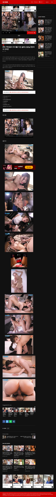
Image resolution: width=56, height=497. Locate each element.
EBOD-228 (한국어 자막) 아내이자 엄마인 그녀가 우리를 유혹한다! (19, 467)
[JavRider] (6, 2)
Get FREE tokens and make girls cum (10, 414)
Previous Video (5, 434)
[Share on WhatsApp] (10, 421)
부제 (32, 2)
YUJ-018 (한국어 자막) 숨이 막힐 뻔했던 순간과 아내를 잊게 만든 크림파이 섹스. (30, 453)
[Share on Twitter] (7, 421)
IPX (7, 101)
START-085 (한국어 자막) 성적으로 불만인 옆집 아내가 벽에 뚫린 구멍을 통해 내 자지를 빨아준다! (7, 468)
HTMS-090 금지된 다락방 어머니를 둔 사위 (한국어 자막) (12, 437)
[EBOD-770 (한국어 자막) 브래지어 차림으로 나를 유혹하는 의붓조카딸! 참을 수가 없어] (30, 462)
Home (4, 4)
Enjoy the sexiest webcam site (19, 9)
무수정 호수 (36, 2)
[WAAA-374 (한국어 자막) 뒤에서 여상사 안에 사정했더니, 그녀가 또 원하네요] (8, 448)
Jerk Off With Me (32, 413)
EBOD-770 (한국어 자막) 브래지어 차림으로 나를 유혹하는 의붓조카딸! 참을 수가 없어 (30, 468)
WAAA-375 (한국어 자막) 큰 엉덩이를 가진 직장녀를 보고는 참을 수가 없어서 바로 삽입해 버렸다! (19, 454)
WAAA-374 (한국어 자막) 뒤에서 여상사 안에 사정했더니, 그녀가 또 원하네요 (7, 453)
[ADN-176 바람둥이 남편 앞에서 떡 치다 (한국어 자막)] (33, 437)
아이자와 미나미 (8, 99)
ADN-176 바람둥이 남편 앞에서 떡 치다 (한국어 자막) (25, 437)
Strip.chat (4, 10)
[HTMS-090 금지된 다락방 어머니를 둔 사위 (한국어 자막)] (4, 437)
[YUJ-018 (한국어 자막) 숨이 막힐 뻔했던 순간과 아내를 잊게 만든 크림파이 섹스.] (30, 448)
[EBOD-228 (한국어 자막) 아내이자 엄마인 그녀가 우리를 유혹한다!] (19, 462)
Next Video (33, 434)
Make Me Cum (28, 41)
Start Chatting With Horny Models (7, 9)
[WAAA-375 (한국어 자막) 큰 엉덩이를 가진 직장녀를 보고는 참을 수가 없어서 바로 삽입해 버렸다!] (19, 448)
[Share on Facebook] (4, 421)
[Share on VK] (13, 421)
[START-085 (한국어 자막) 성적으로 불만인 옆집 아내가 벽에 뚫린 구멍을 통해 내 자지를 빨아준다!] (8, 462)
